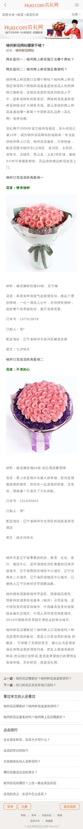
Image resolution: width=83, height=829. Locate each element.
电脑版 (49, 820)
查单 (33, 815)
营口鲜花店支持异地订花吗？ (36, 685)
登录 (10, 806)
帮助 (23, 815)
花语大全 (8, 14)
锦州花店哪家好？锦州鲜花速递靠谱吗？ (44, 678)
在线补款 (47, 815)
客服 (59, 815)
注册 (24, 806)
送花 (20, 14)
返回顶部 (70, 806)
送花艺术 (32, 14)
